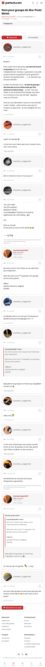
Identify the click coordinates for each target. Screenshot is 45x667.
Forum (26, 621)
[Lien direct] (40, 56)
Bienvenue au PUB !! (9, 17)
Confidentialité (29, 647)
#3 (4, 171)
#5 (4, 263)
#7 (4, 342)
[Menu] (41, 3)
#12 (4, 586)
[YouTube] (26, 654)
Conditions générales (32, 644)
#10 (4, 473)
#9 (4, 439)
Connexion (6, 638)
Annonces (28, 626)
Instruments (6, 629)
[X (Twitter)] (22, 654)
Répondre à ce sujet (14, 608)
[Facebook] (19, 654)
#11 (4, 509)
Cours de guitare (8, 623)
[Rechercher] (33, 3)
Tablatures (6, 621)
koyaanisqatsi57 (20, 250)
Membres (27, 623)
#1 (4, 56)
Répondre (13, 38)
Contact (27, 641)
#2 (4, 134)
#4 (4, 200)
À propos (27, 638)
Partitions (5, 626)
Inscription (5, 641)
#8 (4, 410)
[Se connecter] (37, 3)
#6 (4, 311)
